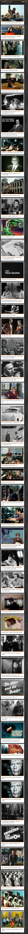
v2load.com (4, 1)
